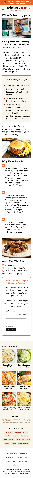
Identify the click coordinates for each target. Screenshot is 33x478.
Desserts (15, 436)
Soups (14, 443)
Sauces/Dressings (8, 439)
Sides (18, 439)
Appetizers (8, 432)
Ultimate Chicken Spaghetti (9, 387)
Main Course (25, 436)
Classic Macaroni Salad (9, 366)
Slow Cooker (26, 439)
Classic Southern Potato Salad (24, 409)
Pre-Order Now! (21, 4)
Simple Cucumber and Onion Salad (24, 366)
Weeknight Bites (23, 443)
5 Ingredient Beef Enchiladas (24, 387)
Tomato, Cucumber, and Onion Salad (9, 409)
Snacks (7, 443)
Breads (25, 432)
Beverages (17, 432)
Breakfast (8, 436)
